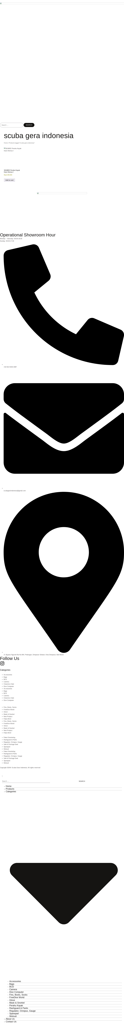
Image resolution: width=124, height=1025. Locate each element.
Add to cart (9, 180)
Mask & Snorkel (9, 714)
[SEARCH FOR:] (11, 125)
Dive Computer (9, 686)
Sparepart (7, 747)
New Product (8, 716)
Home (6, 143)
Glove (6, 712)
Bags (5, 677)
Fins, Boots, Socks (10, 707)
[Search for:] (26, 781)
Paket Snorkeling (9, 737)
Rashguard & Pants (10, 740)
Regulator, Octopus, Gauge (13, 742)
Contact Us (11, 1021)
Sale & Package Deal (11, 744)
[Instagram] (2, 663)
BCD (5, 679)
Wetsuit (6, 749)
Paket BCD (7, 719)
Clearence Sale (9, 684)
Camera (6, 682)
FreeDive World (9, 709)
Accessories (8, 675)
